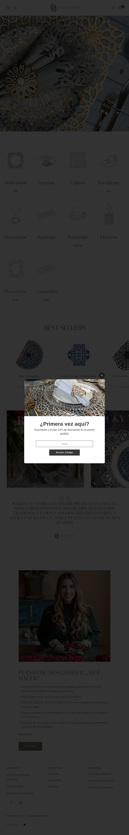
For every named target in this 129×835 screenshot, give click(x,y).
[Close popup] (102, 375)
